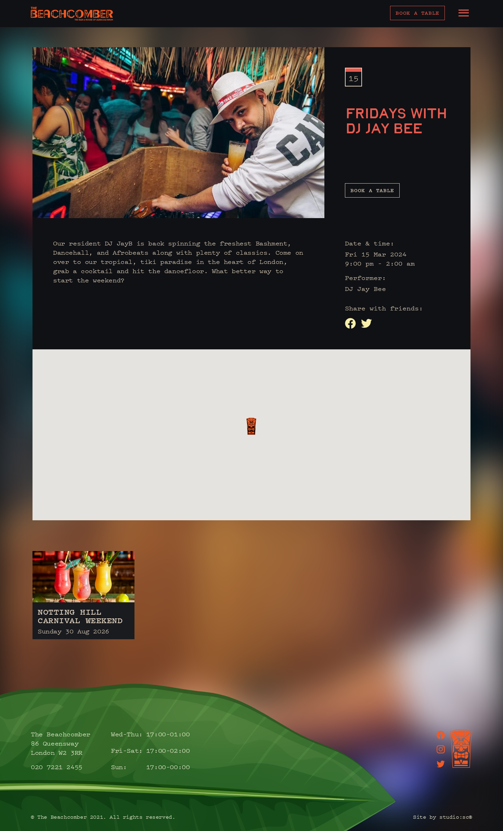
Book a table (417, 12)
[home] (72, 13)
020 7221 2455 (56, 766)
